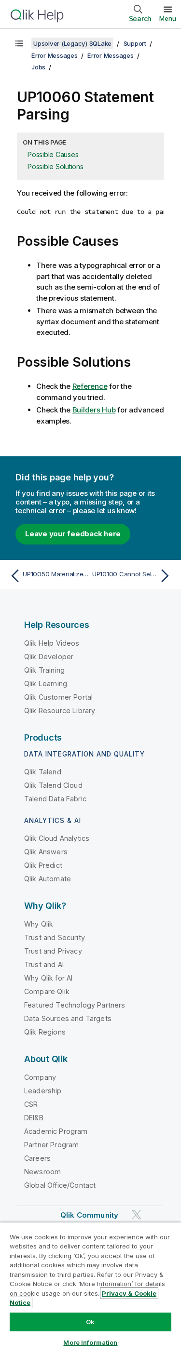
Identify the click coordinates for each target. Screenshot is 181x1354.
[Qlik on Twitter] (136, 1214)
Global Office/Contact (60, 1185)
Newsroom (42, 1172)
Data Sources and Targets (67, 1018)
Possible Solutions (56, 166)
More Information (90, 1342)
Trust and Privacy (53, 951)
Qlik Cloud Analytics (56, 838)
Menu (167, 18)
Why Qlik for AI (48, 978)
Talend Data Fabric (55, 799)
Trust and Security (54, 937)
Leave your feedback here (73, 533)
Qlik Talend (42, 772)
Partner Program (51, 1145)
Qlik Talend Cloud (53, 785)
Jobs (38, 67)
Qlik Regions (45, 1032)
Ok (90, 1322)
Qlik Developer (48, 656)
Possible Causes (53, 154)
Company (40, 1077)
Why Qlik (38, 924)
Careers (37, 1158)
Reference (90, 386)
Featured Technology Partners (74, 1005)
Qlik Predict (43, 865)
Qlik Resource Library (59, 710)
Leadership (43, 1091)
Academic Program (56, 1131)
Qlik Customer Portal (58, 697)
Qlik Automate (47, 879)
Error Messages (54, 55)
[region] (90, 1288)
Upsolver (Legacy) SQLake (72, 43)
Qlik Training (44, 670)
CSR (31, 1104)
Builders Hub (94, 409)
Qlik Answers (46, 852)
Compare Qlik (47, 991)
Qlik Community (89, 1215)
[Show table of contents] (19, 43)
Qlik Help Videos (52, 643)
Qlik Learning (45, 683)
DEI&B (33, 1118)
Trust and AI (44, 964)
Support (135, 43)
